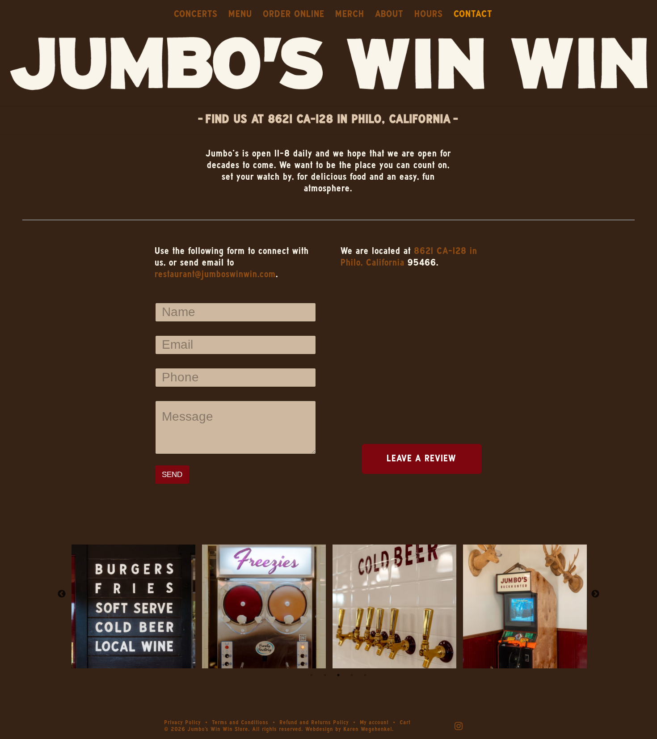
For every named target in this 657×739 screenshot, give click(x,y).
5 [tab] (365, 675)
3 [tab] (338, 675)
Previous (61, 594)
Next (595, 594)
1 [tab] (311, 675)
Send (172, 474)
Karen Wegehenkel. (369, 729)
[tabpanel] (133, 593)
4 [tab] (351, 675)
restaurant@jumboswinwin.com (215, 274)
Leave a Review (421, 459)
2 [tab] (324, 675)
